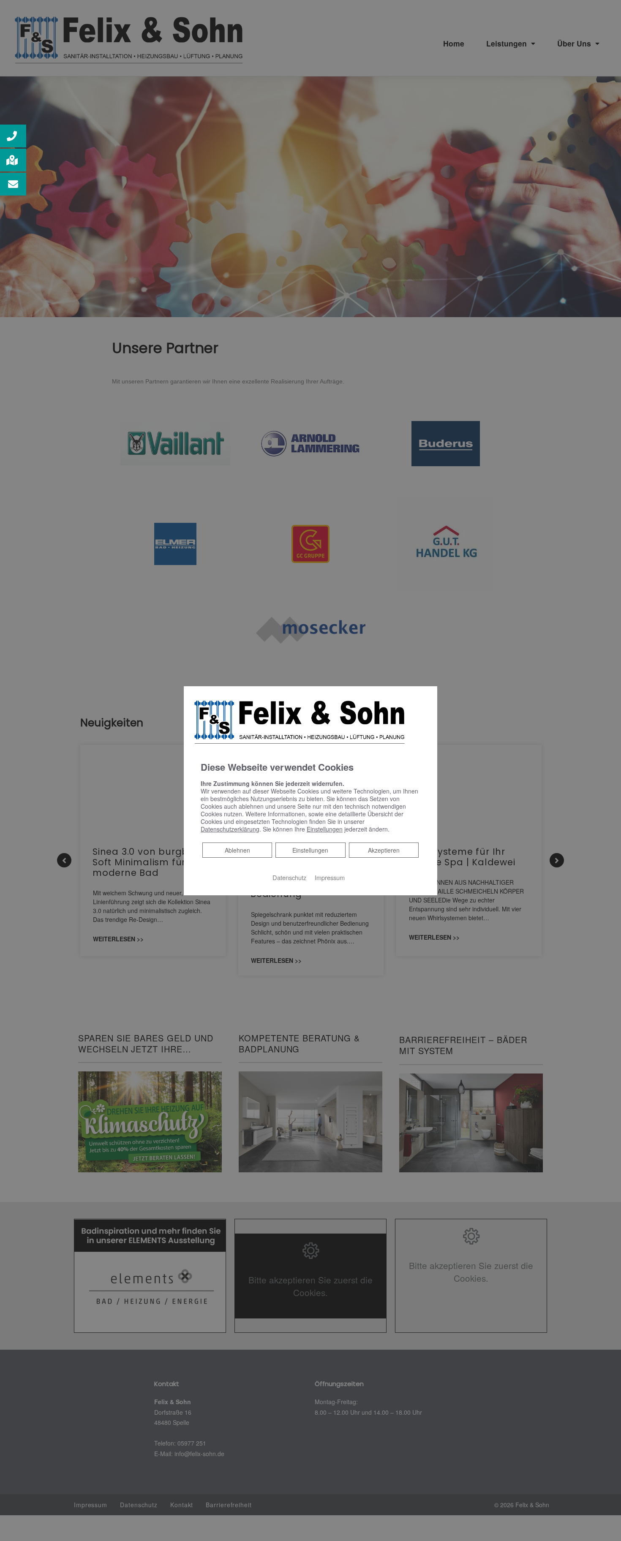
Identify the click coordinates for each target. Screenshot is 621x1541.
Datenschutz (289, 876)
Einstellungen (310, 849)
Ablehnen (237, 849)
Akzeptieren (384, 849)
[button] (13, 136)
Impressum (330, 876)
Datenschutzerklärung (230, 828)
